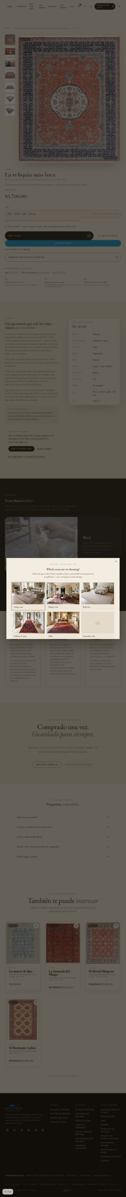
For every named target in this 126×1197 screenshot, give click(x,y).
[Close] (116, 561)
